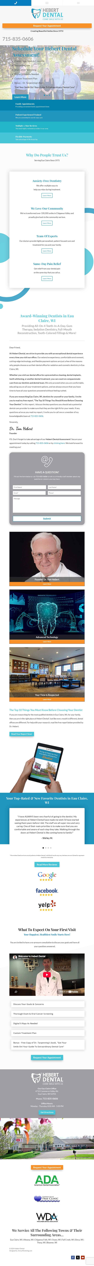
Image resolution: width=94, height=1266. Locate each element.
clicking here (59, 443)
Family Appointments (25, 104)
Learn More (47, 195)
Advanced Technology (47, 637)
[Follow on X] (78, 1257)
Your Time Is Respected (47, 695)
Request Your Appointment (47, 25)
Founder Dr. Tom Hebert (47, 579)
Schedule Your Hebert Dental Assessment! (44, 51)
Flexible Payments (23, 136)
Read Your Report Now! (21, 734)
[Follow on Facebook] (73, 1257)
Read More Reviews (47, 864)
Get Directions (47, 1112)
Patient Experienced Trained (28, 114)
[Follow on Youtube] (83, 1257)
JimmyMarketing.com (25, 1251)
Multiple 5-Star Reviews (26, 125)
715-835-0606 (17, 39)
